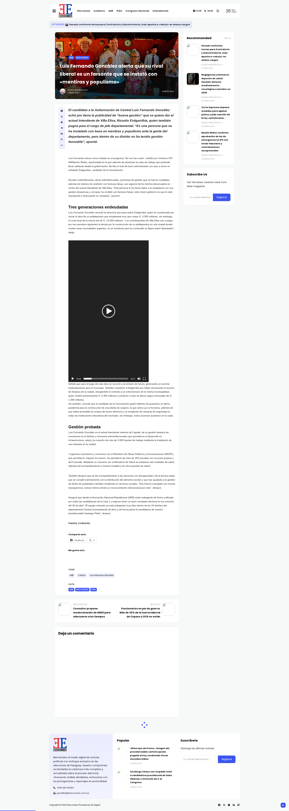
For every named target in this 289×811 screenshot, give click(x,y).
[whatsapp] (62, 139)
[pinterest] (62, 122)
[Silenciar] (139, 378)
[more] (61, 145)
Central (81, 575)
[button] (108, 311)
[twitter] (62, 117)
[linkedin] (62, 134)
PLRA (93, 589)
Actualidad (58, 24)
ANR (71, 57)
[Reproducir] (72, 378)
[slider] (106, 379)
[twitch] (238, 805)
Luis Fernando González (102, 575)
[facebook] (62, 111)
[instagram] (229, 805)
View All (227, 38)
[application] (108, 311)
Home (62, 57)
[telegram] (62, 128)
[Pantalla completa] (144, 378)
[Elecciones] (65, 11)
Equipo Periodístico (77, 90)
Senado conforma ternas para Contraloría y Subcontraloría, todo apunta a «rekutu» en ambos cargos (129, 24)
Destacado (82, 57)
